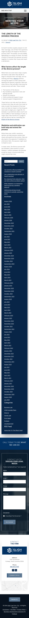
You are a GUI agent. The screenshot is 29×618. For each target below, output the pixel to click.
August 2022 (8, 332)
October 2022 (8, 326)
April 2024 (7, 277)
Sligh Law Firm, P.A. (15, 40)
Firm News (7, 418)
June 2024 (7, 272)
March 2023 (7, 313)
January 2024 (8, 285)
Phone (5, 486)
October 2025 (8, 228)
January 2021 (8, 383)
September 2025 (9, 231)
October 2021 (8, 359)
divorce (16, 78)
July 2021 (7, 367)
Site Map (13, 609)
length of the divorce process (10, 119)
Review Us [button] (14, 599)
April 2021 (7, 375)
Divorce (8, 42)
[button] (25, 11)
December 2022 (9, 321)
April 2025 (7, 245)
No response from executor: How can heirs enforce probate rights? (14, 180)
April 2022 (7, 343)
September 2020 (9, 394)
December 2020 (9, 386)
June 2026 (7, 207)
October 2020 (8, 392)
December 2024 (9, 256)
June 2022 (7, 337)
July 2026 (7, 204)
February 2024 (8, 283)
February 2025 (8, 250)
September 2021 (9, 362)
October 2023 (8, 294)
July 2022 (7, 334)
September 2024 (9, 264)
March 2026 (7, 215)
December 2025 (9, 223)
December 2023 (9, 288)
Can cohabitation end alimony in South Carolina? (14, 175)
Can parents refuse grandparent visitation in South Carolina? (14, 170)
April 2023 (7, 310)
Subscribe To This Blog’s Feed (13, 430)
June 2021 (7, 370)
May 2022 (7, 340)
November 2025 (9, 226)
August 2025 (8, 234)
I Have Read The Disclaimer (13, 516)
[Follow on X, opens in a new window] (16, 570)
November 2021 (9, 356)
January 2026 (8, 220)
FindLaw (14, 614)
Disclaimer (6, 512)
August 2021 (8, 364)
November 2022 (9, 324)
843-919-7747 (6, 10)
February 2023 (8, 315)
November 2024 (9, 258)
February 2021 (8, 381)
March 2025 (7, 247)
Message (5, 494)
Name (5, 470)
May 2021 (7, 372)
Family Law (7, 415)
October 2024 (8, 261)
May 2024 (7, 275)
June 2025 (7, 239)
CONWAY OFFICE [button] (14, 575)
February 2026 (8, 217)
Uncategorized (8, 424)
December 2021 (9, 353)
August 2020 (8, 397)
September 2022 (9, 329)
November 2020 (9, 389)
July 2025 (7, 236)
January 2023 (8, 318)
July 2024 (7, 269)
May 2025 (7, 242)
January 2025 (8, 253)
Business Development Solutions (14, 611)
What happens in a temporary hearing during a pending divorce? (13, 185)
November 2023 (9, 291)
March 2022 (7, 345)
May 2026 (7, 209)
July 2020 (7, 400)
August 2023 (8, 299)
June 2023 (7, 304)
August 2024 (8, 266)
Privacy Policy (21, 609)
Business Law (8, 407)
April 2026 (7, 212)
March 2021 (7, 378)
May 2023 (7, 307)
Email (5, 478)
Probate (6, 421)
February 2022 (8, 348)
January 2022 (8, 351)
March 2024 (7, 280)
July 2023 (7, 302)
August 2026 (8, 201)
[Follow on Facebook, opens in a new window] (13, 570)
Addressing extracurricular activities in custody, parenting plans (13, 192)
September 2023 (9, 296)
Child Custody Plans (10, 410)
